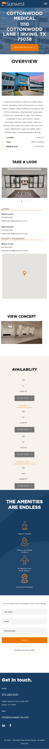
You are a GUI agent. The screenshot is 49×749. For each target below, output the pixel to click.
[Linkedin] (4, 725)
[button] (17, 201)
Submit (24, 640)
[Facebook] (10, 725)
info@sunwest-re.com (15, 717)
